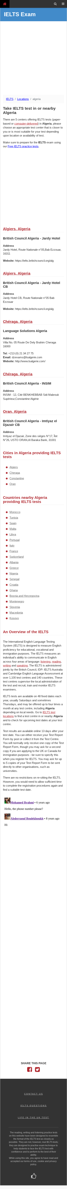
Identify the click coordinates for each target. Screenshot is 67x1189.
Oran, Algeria (14, 411)
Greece (14, 567)
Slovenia (14, 607)
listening (45, 661)
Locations (23, 99)
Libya (12, 534)
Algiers (13, 467)
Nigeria (13, 573)
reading (56, 661)
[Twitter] (37, 1070)
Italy (12, 545)
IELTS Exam (20, 14)
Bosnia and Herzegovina (24, 595)
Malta (12, 528)
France (13, 551)
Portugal (14, 540)
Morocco (14, 512)
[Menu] (63, 4)
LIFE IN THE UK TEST (33, 1117)
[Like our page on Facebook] (34, 1176)
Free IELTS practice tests (23, 146)
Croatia (13, 584)
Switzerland (16, 556)
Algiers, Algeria (16, 229)
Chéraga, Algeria (17, 322)
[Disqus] (33, 842)
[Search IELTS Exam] (55, 4)
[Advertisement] (33, 58)
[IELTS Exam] (4, 4)
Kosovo (14, 618)
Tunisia (13, 517)
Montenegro (16, 601)
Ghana (13, 590)
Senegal (14, 579)
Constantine (16, 478)
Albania (13, 562)
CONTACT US (33, 1094)
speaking (22, 665)
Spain (12, 523)
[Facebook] (30, 1070)
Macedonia (16, 612)
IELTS (9, 99)
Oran (12, 483)
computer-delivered (26, 123)
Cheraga (14, 472)
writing (7, 665)
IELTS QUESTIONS (33, 1105)
